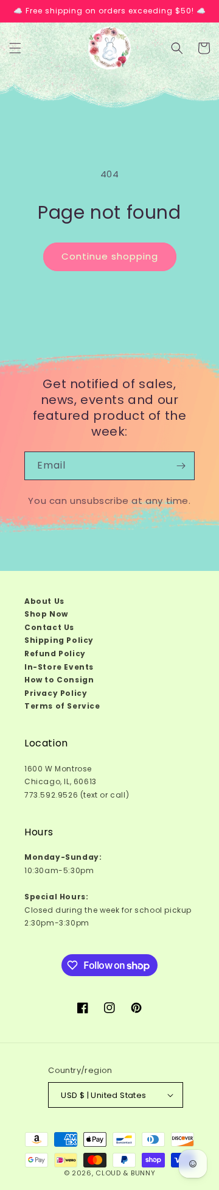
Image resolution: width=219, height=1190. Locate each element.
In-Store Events (59, 667)
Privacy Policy (55, 693)
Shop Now (46, 614)
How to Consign (59, 680)
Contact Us (49, 627)
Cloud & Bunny (125, 1173)
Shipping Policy (59, 640)
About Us (44, 601)
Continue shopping (109, 256)
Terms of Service (62, 706)
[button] (15, 48)
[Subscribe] (180, 466)
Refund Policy (55, 653)
